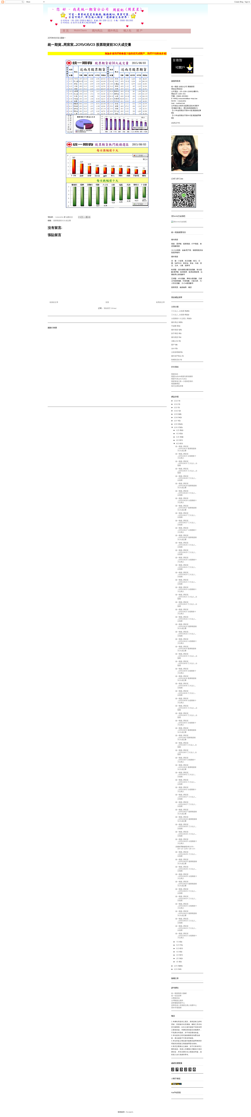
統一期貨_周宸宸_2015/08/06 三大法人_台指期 (185, 826)
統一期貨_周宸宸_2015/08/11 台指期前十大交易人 (185, 760)
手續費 (173, 326)
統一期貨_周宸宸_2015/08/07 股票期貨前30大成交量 (186, 811)
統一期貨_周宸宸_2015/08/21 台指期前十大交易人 (185, 611)
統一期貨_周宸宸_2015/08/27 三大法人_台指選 (185, 522)
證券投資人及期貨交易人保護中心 (184, 1005)
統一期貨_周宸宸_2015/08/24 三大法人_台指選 (185, 582)
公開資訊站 (175, 998)
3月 (177, 955)
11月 (177, 433)
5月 (177, 948)
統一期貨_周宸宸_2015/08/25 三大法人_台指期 (185, 545)
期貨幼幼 (174, 374)
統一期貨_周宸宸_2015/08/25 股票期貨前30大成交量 (186, 537)
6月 (177, 945)
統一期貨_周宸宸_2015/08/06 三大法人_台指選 (185, 834)
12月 (178, 430)
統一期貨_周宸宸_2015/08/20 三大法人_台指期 (185, 634)
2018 (176, 417)
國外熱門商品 (176, 356)
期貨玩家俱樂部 (187, 376)
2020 (176, 411)
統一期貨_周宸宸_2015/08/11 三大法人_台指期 (186, 745)
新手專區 (174, 333)
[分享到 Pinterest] (89, 217)
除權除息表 (175, 359)
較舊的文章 (160, 302)
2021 (176, 407)
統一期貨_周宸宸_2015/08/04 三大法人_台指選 (185, 898)
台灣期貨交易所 (177, 1000)
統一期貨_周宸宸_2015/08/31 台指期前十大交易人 (185, 456)
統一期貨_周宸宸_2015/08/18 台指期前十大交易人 (185, 700)
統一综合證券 (176, 995)
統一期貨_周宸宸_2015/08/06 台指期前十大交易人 (186, 841)
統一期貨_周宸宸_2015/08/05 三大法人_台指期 (185, 869)
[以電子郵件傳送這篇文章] (79, 217)
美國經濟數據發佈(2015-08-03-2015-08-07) (185, 847)
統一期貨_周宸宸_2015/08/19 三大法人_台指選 (186, 663)
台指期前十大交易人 (179, 318)
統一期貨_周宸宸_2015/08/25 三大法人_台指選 (185, 552)
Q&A (173, 348)
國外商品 (174, 322)
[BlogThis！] (82, 217)
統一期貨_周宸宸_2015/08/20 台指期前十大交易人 (186, 641)
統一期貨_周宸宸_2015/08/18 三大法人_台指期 (185, 685)
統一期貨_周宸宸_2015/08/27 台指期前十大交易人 (186, 530)
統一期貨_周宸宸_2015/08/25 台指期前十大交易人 (186, 559)
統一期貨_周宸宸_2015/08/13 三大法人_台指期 (186, 708)
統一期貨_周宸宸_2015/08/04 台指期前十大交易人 (186, 906)
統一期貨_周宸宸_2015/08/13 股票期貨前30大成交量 (185, 730)
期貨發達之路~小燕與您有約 (182, 381)
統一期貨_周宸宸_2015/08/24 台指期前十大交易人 (186, 589)
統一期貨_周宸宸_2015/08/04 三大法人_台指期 (185, 891)
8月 (177, 443)
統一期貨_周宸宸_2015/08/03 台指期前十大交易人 (186, 935)
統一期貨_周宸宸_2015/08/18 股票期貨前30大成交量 (185, 678)
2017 (176, 420)
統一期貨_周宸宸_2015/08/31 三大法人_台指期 (186, 463)
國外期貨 (174, 330)
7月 (177, 942)
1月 (177, 961)
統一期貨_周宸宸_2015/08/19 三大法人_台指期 (186, 656)
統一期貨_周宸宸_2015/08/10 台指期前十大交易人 (185, 789)
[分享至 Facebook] (86, 217)
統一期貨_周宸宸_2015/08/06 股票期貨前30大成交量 (186, 819)
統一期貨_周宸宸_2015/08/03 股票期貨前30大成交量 (186, 913)
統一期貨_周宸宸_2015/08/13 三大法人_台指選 (186, 715)
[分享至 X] (84, 217)
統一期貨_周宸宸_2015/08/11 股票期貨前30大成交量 (185, 737)
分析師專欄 (175, 352)
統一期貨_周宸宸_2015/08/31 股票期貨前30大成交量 (185, 448)
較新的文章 (54, 302)
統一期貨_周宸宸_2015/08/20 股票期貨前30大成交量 (186, 626)
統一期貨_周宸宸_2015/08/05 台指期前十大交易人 (186, 876)
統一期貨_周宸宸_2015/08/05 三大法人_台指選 (185, 854)
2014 (176, 966)
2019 (176, 414)
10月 (178, 437)
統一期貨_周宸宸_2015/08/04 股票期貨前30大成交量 (186, 883)
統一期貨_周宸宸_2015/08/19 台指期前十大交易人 (185, 670)
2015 (176, 427)
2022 (176, 404)
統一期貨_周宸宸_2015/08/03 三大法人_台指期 (185, 920)
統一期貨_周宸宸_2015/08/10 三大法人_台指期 (185, 774)
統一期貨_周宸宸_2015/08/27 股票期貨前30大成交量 (186, 508)
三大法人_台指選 (177, 311)
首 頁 (66, 30)
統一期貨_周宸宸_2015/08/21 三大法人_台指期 (186, 596)
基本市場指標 (176, 1007)
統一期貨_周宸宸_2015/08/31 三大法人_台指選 (186, 470)
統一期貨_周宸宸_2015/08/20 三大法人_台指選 (185, 619)
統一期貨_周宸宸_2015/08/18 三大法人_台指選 (185, 693)
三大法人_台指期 (177, 314)
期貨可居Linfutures (179, 379)
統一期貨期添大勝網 (179, 993)
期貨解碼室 (175, 383)
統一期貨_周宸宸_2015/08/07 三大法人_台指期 (185, 796)
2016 (176, 424)
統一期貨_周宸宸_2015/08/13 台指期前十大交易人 (185, 722)
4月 (177, 952)
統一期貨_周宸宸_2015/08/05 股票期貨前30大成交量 (186, 861)
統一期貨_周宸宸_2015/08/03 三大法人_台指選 (185, 928)
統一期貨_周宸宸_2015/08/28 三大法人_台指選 (185, 478)
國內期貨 (174, 337)
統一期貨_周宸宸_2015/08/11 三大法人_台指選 (186, 752)
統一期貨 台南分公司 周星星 (54, 11)
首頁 (107, 302)
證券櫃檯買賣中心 (178, 1003)
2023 (176, 401)
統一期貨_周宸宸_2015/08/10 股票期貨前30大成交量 (185, 767)
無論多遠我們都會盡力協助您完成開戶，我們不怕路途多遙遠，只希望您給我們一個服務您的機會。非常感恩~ (147, 53)
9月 (177, 440)
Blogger (129, 1112)
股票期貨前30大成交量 (62, 220)
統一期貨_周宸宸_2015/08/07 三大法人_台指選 (185, 804)
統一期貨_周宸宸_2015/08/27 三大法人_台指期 (185, 515)
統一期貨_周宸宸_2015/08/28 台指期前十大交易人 (186, 500)
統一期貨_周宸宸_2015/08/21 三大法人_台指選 (186, 604)
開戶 (173, 344)
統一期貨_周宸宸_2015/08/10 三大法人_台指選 (185, 782)
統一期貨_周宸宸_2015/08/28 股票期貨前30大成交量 (186, 485)
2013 (176, 969)
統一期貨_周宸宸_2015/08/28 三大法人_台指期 (185, 493)
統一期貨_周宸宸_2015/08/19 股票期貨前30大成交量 (185, 648)
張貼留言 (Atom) (110, 308)
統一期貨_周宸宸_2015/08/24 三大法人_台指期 (185, 567)
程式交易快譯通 (177, 386)
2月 (177, 958)
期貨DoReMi (176, 376)
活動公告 (174, 341)
